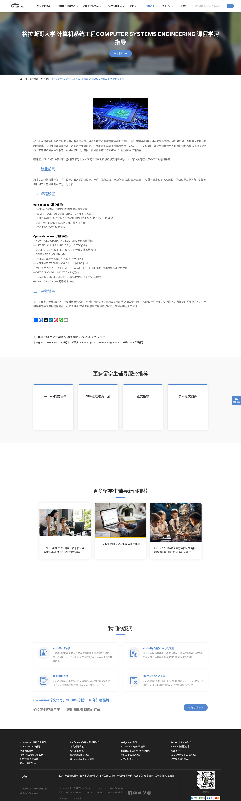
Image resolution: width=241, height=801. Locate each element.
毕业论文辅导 (45, 6)
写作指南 (45, 79)
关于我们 (168, 6)
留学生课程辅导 (92, 6)
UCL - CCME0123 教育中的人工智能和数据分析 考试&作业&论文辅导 (175, 550)
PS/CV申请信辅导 (29, 759)
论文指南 (135, 6)
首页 (25, 79)
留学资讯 (151, 6)
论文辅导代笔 (77, 746)
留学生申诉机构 (83, 788)
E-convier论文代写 (40, 788)
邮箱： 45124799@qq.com (111, 788)
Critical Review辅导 (30, 746)
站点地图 (63, 798)
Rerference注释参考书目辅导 (85, 742)
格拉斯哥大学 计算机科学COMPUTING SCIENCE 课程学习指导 (73, 336)
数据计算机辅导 (28, 763)
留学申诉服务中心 (68, 6)
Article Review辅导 (130, 754)
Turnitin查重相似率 (180, 746)
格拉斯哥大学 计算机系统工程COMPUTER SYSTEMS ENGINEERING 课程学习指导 (88, 79)
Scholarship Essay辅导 (82, 759)
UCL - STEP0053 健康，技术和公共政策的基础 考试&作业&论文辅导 (64, 550)
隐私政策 (77, 798)
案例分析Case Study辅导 (33, 754)
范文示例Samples (129, 759)
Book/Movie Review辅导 (183, 754)
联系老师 (183, 6)
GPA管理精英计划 (98, 396)
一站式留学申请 (115, 6)
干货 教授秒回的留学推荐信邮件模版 (119, 544)
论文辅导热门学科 (180, 759)
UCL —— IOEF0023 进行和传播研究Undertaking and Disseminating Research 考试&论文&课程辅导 (92, 342)
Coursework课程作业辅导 (33, 742)
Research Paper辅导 (181, 742)
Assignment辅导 (128, 742)
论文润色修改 (77, 750)
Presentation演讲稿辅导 (132, 746)
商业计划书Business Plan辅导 (135, 750)
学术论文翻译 (188, 396)
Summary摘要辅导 (53, 396)
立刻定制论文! (196, 707)
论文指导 (143, 396)
